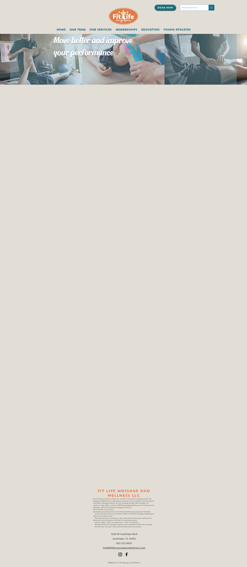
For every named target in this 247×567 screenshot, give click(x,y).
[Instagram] (120, 554)
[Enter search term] (211, 7)
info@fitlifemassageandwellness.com (128, 505)
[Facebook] (126, 554)
